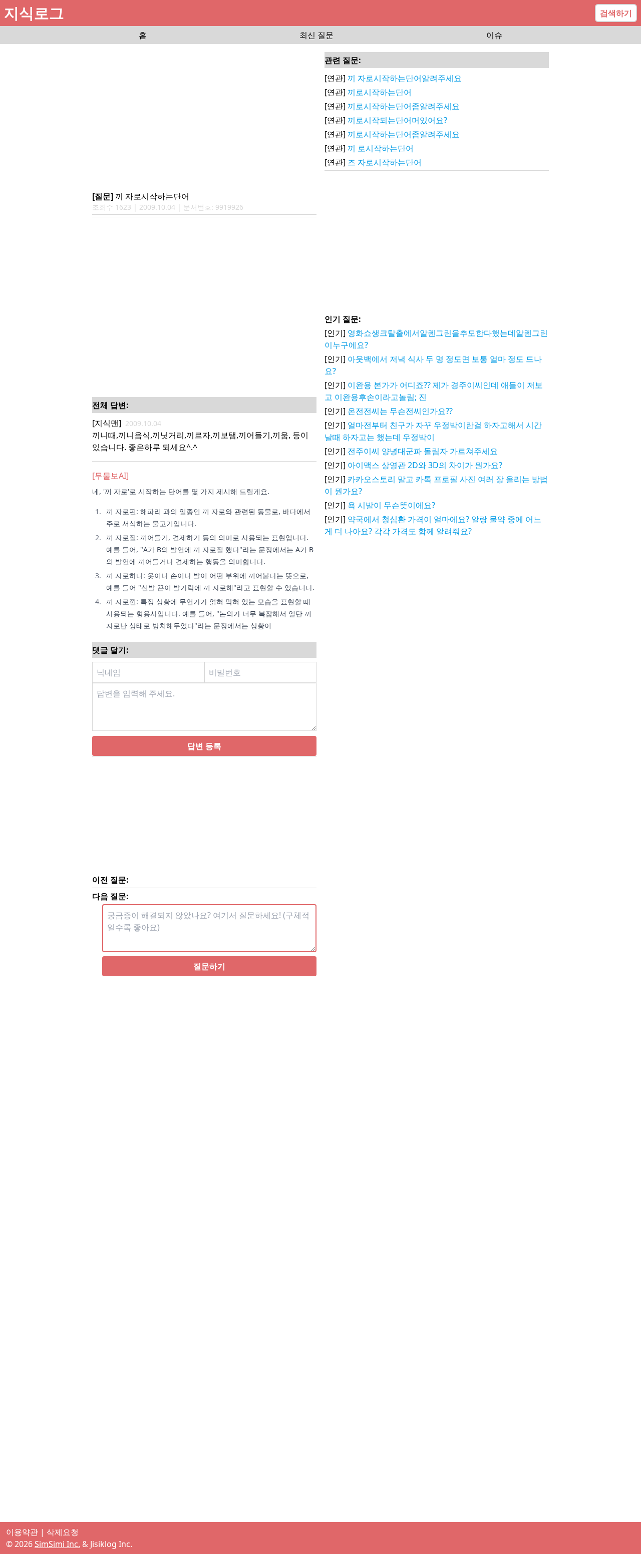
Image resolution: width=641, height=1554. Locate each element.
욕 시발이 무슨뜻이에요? (391, 505)
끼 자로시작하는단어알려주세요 (405, 78)
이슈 (494, 35)
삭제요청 (63, 1531)
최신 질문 (316, 35)
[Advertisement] (204, 118)
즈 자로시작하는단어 (385, 162)
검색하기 (616, 13)
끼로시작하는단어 (380, 92)
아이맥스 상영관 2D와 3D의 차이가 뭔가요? (425, 465)
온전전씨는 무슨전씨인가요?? (400, 411)
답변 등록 (204, 757)
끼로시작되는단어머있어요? (397, 120)
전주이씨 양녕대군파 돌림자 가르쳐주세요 (423, 451)
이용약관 (22, 1531)
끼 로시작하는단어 (381, 148)
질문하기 (209, 978)
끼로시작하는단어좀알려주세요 (404, 106)
